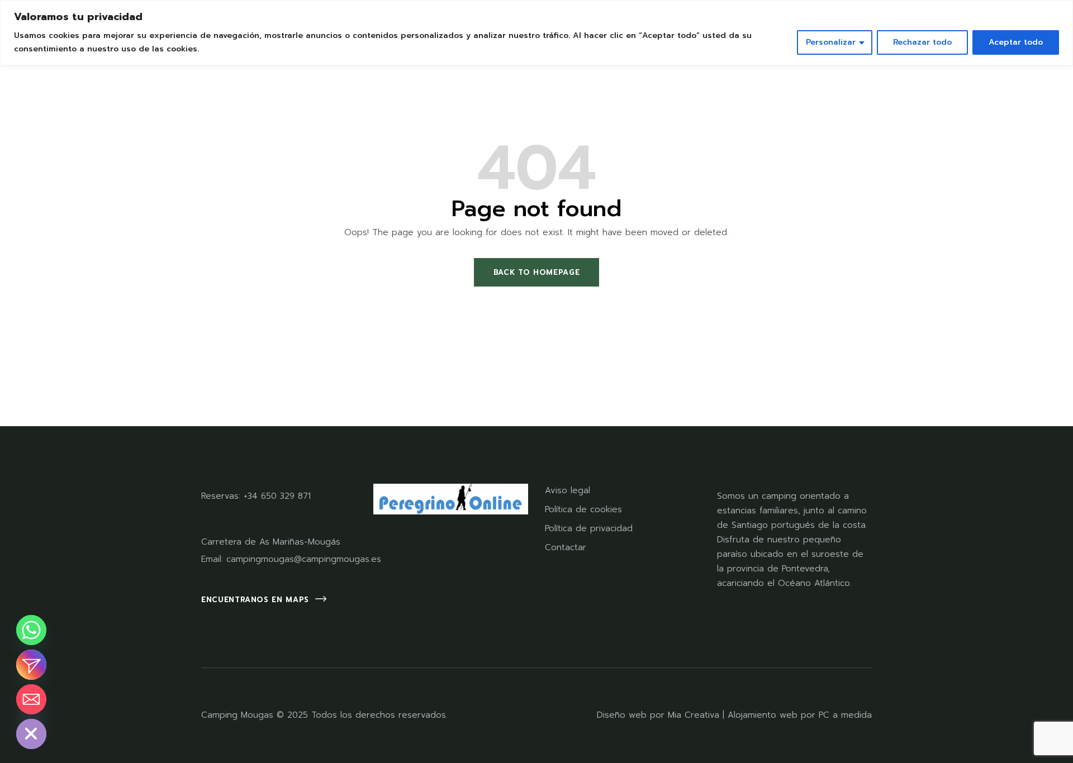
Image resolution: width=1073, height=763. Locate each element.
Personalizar (831, 42)
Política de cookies (583, 509)
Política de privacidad (589, 528)
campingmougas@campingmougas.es (303, 559)
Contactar (565, 547)
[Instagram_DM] (31, 665)
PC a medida (845, 715)
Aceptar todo (1016, 42)
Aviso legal (567, 490)
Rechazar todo (922, 42)
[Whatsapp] (31, 630)
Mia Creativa (693, 715)
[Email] (31, 699)
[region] (536, 32)
